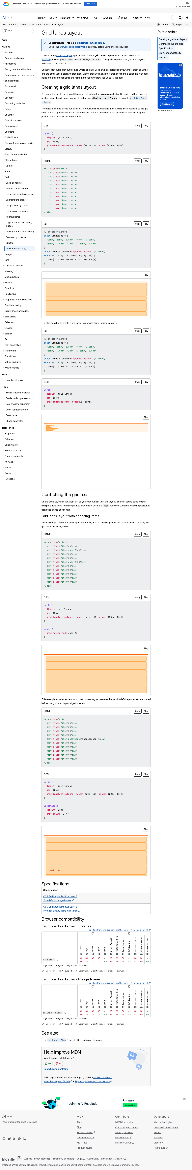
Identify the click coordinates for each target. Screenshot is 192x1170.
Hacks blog (159, 1147)
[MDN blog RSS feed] (24, 1139)
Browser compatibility (170, 52)
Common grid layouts (17, 237)
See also (163, 57)
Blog (147, 17)
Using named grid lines (17, 205)
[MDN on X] (14, 1139)
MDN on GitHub (123, 1142)
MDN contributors (102, 1077)
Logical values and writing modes (19, 224)
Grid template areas (16, 199)
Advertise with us (85, 1137)
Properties (10, 433)
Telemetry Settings (62, 1158)
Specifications (166, 48)
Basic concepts (14, 182)
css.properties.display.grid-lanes (66, 926)
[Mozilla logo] (11, 1158)
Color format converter (17, 409)
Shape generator (14, 421)
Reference (8, 427)
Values (8, 467)
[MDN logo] (8, 1116)
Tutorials (158, 1137)
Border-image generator (18, 392)
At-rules (9, 461)
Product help (83, 1147)
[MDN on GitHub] (4, 1139)
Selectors (9, 439)
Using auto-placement (17, 211)
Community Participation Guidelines (105, 1158)
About (80, 1122)
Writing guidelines (124, 1132)
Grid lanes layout (14, 248)
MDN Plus (82, 1142)
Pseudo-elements (14, 456)
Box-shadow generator (18, 404)
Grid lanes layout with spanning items (70, 516)
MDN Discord (122, 1137)
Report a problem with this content (92, 1081)
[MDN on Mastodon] (19, 1139)
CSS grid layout (64, 55)
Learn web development (166, 1127)
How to (6, 374)
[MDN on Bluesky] (9, 1139)
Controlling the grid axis (171, 43)
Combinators (11, 444)
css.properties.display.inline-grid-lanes (71, 979)
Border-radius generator (18, 398)
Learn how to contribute (56, 1068)
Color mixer (11, 415)
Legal (80, 1158)
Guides (6, 46)
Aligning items (13, 216)
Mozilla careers (85, 1132)
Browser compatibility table (73, 46)
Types (8, 473)
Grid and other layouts (17, 188)
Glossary (158, 1142)
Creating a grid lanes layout (173, 39)
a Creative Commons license (123, 1164)
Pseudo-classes (13, 450)
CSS (4, 39)
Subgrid (10, 242)
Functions (10, 478)
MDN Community (124, 1122)
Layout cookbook (14, 380)
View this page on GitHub (57, 1081)
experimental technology (90, 42)
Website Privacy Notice (36, 1158)
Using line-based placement (20, 194)
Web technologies (163, 1122)
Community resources (126, 1127)
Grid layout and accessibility (20, 231)
